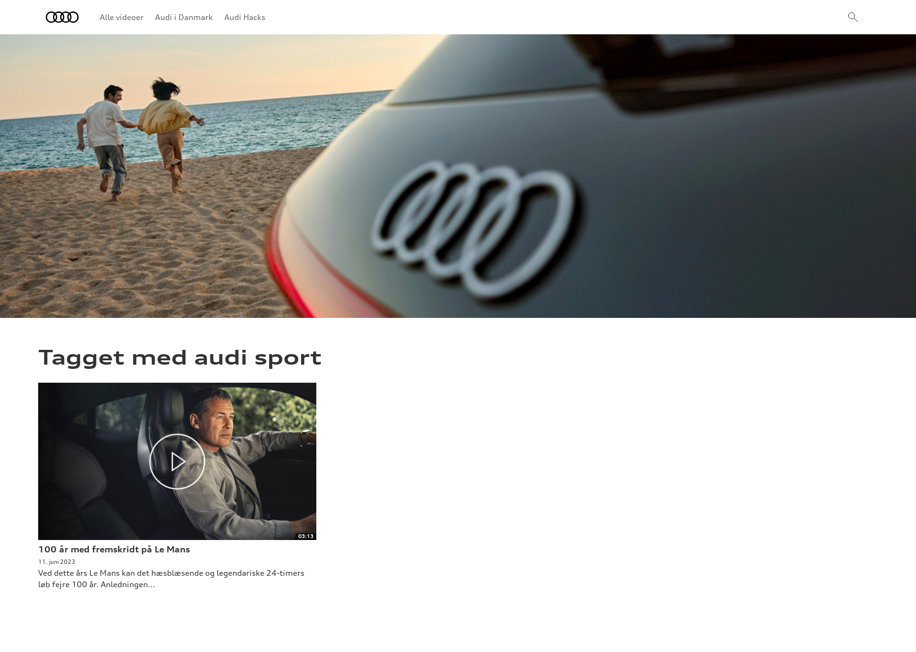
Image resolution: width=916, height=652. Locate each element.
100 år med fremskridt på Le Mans (114, 549)
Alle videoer (122, 17)
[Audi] (62, 17)
